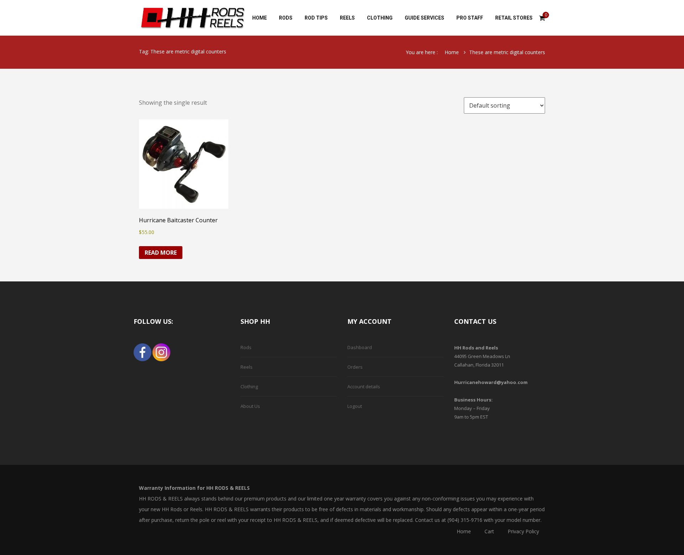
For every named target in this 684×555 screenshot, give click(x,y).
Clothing (249, 386)
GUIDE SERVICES (424, 18)
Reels (246, 367)
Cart (489, 531)
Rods (246, 347)
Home (452, 52)
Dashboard (359, 347)
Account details (363, 386)
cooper (192, 18)
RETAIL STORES (514, 18)
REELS (347, 18)
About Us (250, 406)
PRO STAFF (469, 18)
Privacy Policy (523, 531)
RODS (285, 18)
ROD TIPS (316, 18)
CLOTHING (380, 18)
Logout (354, 406)
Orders (355, 367)
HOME (259, 18)
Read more (161, 252)
